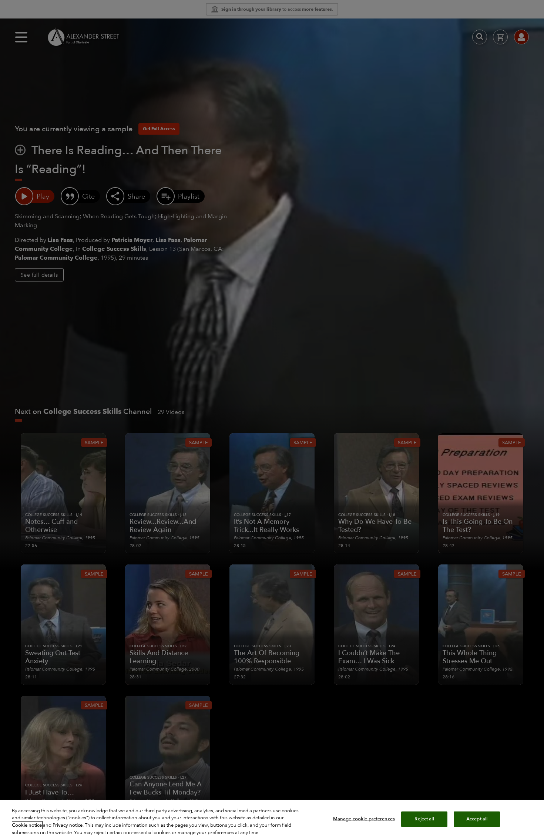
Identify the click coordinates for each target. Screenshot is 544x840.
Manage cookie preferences (364, 819)
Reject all (424, 819)
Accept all (476, 819)
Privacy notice (68, 825)
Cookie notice (27, 825)
